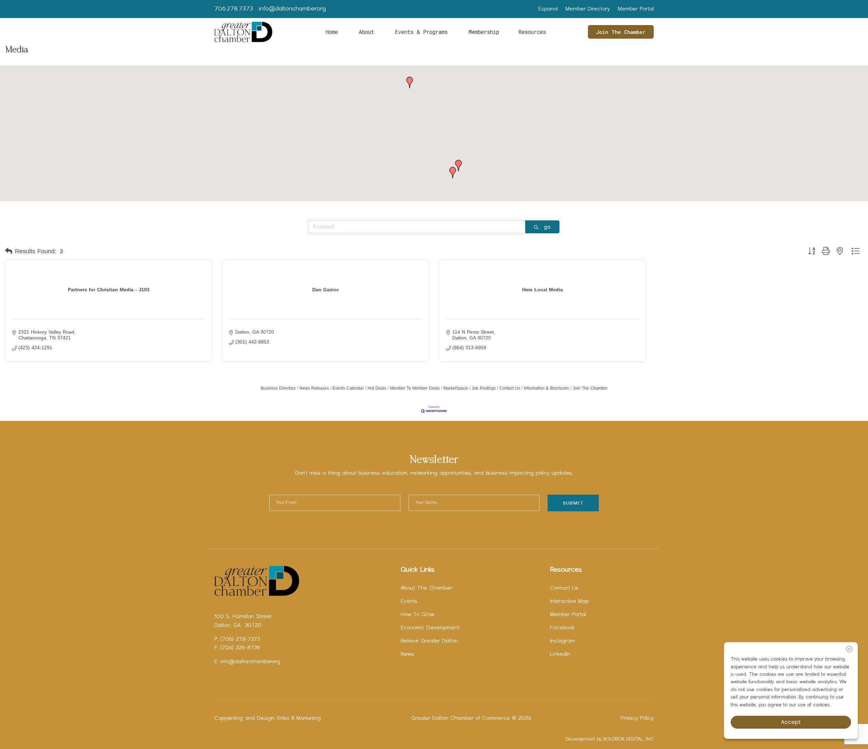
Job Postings (484, 388)
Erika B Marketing (299, 718)
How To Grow (417, 614)
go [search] (547, 226)
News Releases (314, 388)
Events (409, 601)
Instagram (562, 641)
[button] (409, 82)
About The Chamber (427, 588)
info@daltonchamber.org (292, 9)
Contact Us (509, 388)
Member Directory (588, 9)
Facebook (562, 628)
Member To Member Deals (415, 388)
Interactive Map (569, 601)
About (366, 31)
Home (332, 31)
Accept (791, 722)
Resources (532, 31)
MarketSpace (455, 388)
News (407, 654)
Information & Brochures (546, 388)
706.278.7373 (233, 9)
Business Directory (278, 388)
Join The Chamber (621, 31)
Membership (484, 31)
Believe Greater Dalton (429, 641)
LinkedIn (560, 654)
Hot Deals (377, 388)
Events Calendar (348, 388)
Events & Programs (421, 31)
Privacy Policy (637, 718)
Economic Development (430, 628)
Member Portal (636, 9)
